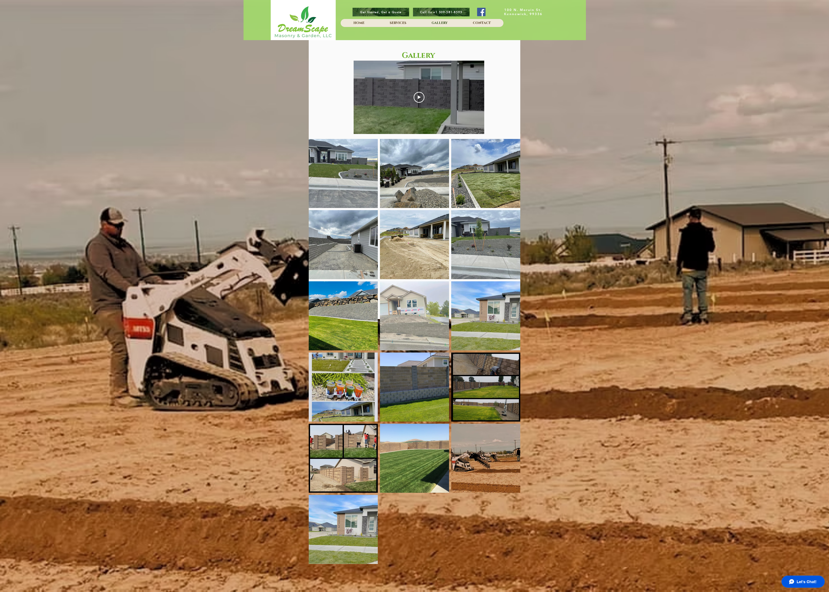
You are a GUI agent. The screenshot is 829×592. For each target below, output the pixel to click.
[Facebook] (481, 12)
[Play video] (419, 97)
